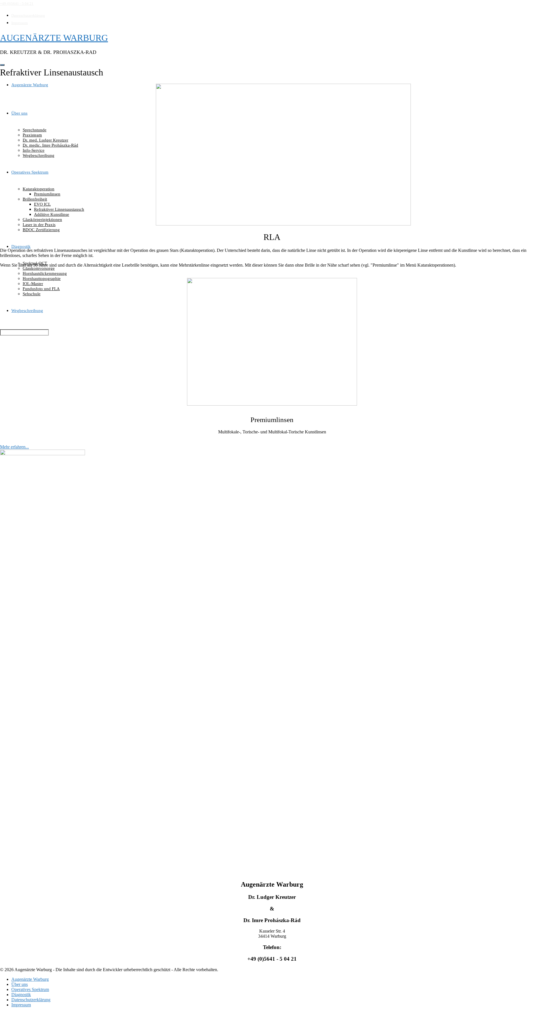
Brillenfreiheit (35, 199)
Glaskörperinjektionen (42, 219)
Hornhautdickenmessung (45, 273)
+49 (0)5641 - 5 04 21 (16, 3)
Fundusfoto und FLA (41, 288)
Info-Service (33, 150)
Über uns (19, 113)
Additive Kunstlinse (51, 214)
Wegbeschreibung (38, 155)
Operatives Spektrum (29, 172)
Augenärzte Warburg (29, 85)
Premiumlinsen (47, 194)
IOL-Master (33, 283)
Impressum (19, 23)
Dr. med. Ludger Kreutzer (45, 140)
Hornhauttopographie (42, 278)
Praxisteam (32, 135)
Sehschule (32, 294)
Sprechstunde (34, 130)
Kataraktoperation (38, 189)
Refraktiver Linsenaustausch (59, 209)
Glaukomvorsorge (39, 268)
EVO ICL (42, 204)
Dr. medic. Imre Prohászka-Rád (50, 145)
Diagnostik (21, 246)
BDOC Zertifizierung (41, 229)
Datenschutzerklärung (28, 15)
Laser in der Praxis (39, 224)
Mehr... (272, 397)
